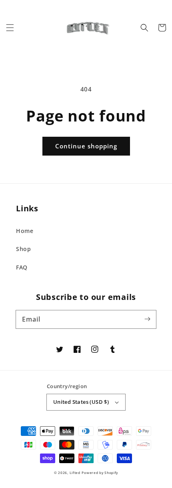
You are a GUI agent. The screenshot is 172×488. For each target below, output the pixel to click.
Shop (23, 249)
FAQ (22, 267)
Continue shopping (86, 146)
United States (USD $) (81, 401)
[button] (10, 27)
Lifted (75, 472)
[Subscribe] (147, 319)
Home (24, 231)
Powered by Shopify (100, 472)
